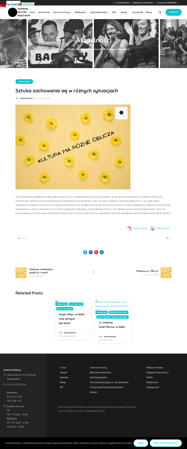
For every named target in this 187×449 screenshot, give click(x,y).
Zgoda (140, 443)
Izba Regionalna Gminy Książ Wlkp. (112, 317)
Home (61, 49)
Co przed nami (76, 304)
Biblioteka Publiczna (118, 312)
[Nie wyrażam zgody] (183, 443)
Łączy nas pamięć (64, 309)
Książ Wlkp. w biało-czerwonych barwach (72, 319)
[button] (165, 10)
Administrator (26, 98)
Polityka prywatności (166, 443)
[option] (73, 320)
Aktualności (73, 49)
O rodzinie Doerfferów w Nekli (112, 325)
